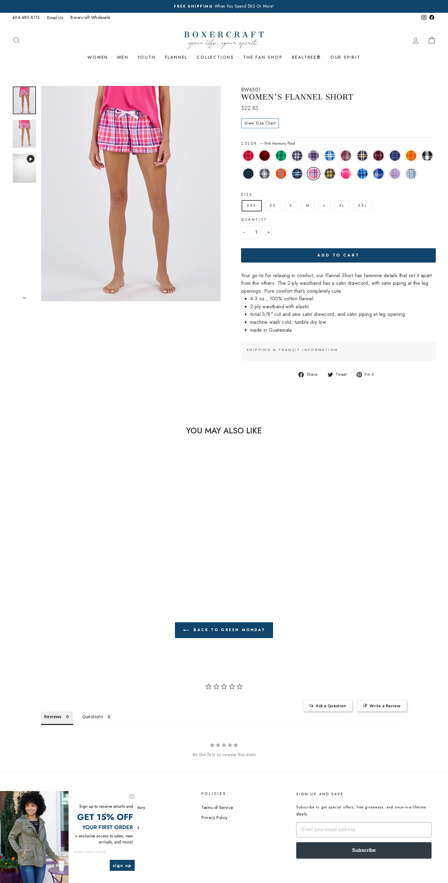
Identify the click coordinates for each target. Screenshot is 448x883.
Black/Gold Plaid (330, 174)
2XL (362, 205)
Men (122, 57)
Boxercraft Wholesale (90, 17)
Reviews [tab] (53, 716)
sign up (122, 865)
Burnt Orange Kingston (281, 174)
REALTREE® (306, 57)
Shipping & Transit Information (292, 349)
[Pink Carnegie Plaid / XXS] (48, 559)
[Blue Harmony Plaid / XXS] (56, 559)
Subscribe (364, 850)
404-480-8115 (26, 17)
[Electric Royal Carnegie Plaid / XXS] (64, 559)
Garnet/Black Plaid (346, 156)
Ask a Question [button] (331, 705)
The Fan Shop (263, 57)
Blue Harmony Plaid (362, 174)
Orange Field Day (411, 156)
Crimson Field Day (248, 156)
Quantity (254, 219)
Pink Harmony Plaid (314, 174)
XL (342, 205)
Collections (215, 57)
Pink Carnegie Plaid (346, 174)
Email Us (55, 18)
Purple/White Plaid (314, 156)
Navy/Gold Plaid (362, 156)
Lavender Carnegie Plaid (395, 174)
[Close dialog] (132, 796)
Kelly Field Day (281, 156)
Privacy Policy (214, 817)
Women (97, 57)
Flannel (176, 57)
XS (273, 205)
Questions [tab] (93, 716)
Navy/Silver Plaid (297, 156)
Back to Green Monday (228, 629)
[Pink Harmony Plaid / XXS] (31, 559)
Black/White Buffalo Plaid (427, 156)
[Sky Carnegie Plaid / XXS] (81, 559)
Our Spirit (345, 57)
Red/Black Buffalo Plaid (264, 156)
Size (247, 194)
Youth (147, 57)
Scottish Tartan (248, 174)
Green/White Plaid (264, 174)
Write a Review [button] (385, 705)
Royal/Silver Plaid (330, 156)
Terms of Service (217, 807)
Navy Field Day (395, 156)
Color (268, 143)
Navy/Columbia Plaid (297, 174)
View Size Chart (260, 123)
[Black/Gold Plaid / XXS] (40, 559)
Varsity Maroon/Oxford (378, 156)
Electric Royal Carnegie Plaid (378, 174)
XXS (252, 205)
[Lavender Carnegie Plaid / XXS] (73, 559)
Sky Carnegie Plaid (411, 174)
